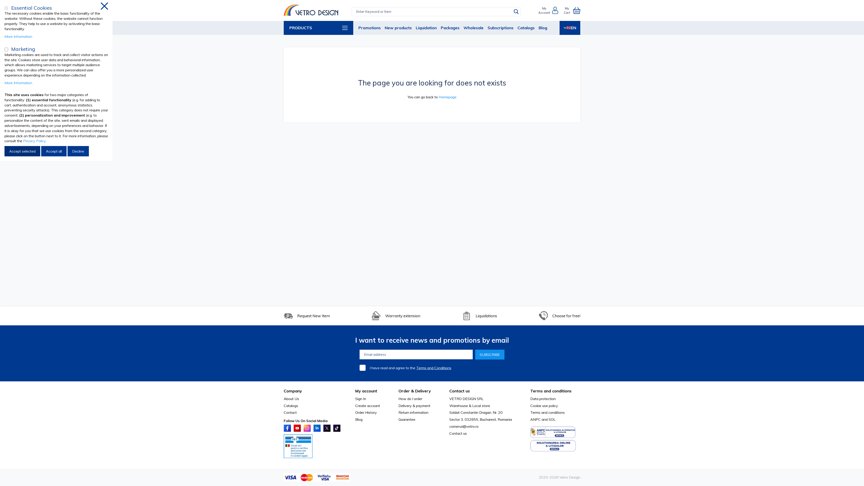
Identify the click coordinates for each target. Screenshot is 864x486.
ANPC (535, 419)
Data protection (543, 398)
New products (398, 27)
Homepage (448, 97)
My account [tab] (366, 391)
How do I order (410, 398)
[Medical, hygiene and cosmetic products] (311, 10)
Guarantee (406, 419)
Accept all (54, 151)
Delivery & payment (414, 405)
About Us (291, 398)
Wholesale (474, 27)
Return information (413, 412)
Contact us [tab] (459, 391)
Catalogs (526, 27)
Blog (543, 27)
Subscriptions (500, 27)
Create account (367, 405)
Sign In (360, 398)
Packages (450, 27)
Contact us (458, 433)
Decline (78, 151)
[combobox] (436, 11)
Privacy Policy (34, 141)
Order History (366, 412)
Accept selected (22, 151)
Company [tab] (293, 391)
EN (573, 27)
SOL (552, 419)
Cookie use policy (544, 405)
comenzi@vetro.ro (464, 426)
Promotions (369, 27)
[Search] (516, 11)
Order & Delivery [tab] (414, 391)
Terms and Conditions (433, 368)
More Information (18, 36)
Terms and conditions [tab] (551, 391)
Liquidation (426, 27)
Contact (290, 412)
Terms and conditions (547, 412)
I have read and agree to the (410, 368)
